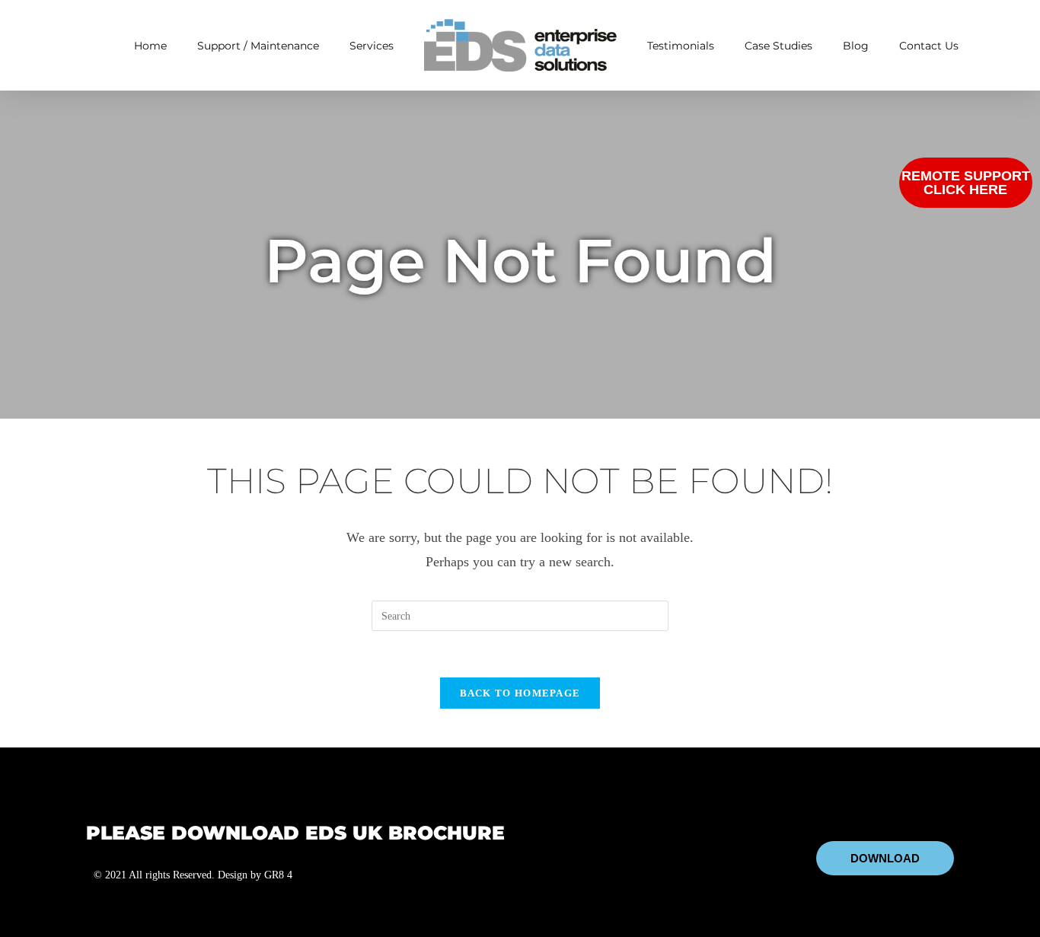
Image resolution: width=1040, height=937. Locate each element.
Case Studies (778, 46)
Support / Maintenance (258, 46)
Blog (856, 46)
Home (150, 46)
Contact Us (929, 46)
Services (371, 46)
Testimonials (680, 46)
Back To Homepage (520, 693)
